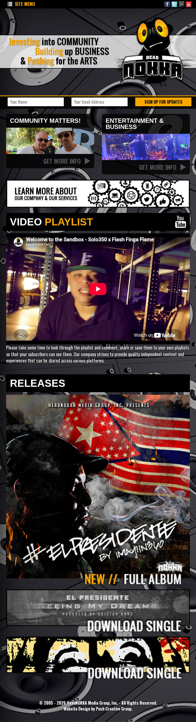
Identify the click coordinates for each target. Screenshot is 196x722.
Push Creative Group (113, 709)
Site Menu (25, 4)
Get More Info (62, 160)
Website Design (77, 709)
